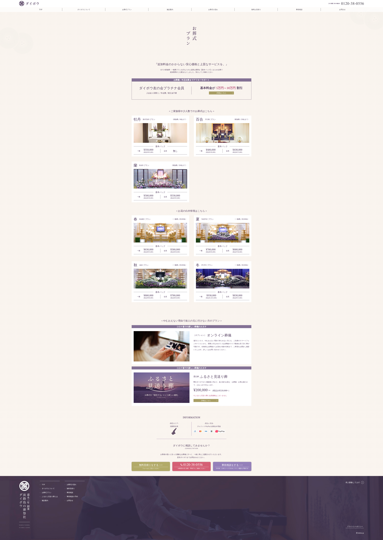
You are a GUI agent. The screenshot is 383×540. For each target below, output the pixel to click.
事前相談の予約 (72, 496)
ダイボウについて (83, 9)
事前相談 (299, 9)
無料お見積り (256, 9)
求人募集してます (352, 482)
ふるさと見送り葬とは (50, 496)
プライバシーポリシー (355, 526)
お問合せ (342, 9)
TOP (40, 9)
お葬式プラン (127, 9)
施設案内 (170, 9)
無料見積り (71, 488)
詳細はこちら (206, 400)
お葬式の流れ (213, 9)
